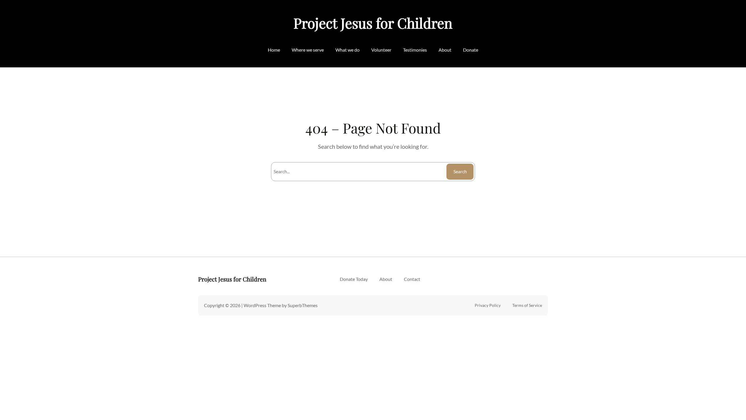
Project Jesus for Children (373, 22)
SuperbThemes (303, 305)
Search (460, 171)
